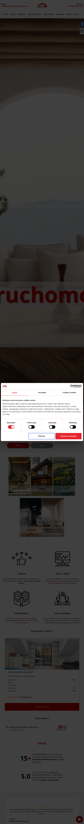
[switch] (32, 427)
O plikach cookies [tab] (69, 392)
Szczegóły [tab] (42, 392)
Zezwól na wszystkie (68, 436)
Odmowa (41, 436)
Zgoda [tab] (14, 392)
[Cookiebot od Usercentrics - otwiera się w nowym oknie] (71, 386)
